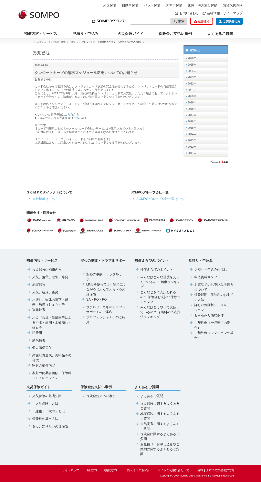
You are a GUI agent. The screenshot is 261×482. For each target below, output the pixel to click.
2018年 (192, 108)
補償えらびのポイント (156, 269)
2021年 (192, 89)
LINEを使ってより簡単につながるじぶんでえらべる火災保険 (106, 289)
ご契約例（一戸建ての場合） (212, 325)
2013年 (192, 140)
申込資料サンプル (207, 277)
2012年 (192, 146)
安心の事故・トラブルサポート (104, 277)
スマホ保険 (174, 5)
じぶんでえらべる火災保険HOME (49, 42)
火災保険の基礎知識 (47, 396)
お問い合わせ (189, 13)
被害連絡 (203, 21)
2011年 (192, 153)
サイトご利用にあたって (173, 470)
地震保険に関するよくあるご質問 (159, 416)
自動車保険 (130, 5)
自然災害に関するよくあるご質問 (159, 426)
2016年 (192, 121)
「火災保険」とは (45, 403)
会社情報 (213, 13)
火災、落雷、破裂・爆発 (50, 277)
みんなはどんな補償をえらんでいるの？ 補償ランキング (160, 282)
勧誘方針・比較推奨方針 (103, 470)
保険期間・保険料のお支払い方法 (213, 297)
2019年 (192, 102)
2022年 (192, 83)
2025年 (192, 64)
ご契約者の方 (231, 21)
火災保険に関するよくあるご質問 (159, 406)
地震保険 (38, 284)
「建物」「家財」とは (48, 411)
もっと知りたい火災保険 (50, 426)
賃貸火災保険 (233, 5)
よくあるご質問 (151, 396)
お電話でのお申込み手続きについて (213, 287)
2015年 (192, 127)
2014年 (192, 134)
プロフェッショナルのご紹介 (105, 320)
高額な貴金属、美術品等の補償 (51, 358)
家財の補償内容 (43, 365)
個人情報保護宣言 (138, 470)
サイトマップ (233, 13)
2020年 (192, 96)
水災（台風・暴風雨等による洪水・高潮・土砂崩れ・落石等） (51, 322)
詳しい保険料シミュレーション (212, 307)
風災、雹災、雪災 (45, 292)
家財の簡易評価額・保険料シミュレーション (51, 375)
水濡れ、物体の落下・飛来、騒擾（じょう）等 (50, 302)
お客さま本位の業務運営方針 (215, 470)
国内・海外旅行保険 (202, 5)
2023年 (192, 77)
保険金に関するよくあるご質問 (159, 437)
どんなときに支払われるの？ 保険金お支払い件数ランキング (160, 297)
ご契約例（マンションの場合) (213, 335)
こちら (69, 114)
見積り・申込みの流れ (210, 269)
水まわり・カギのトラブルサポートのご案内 (105, 309)
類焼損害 (38, 340)
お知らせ (74, 42)
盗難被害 (38, 310)
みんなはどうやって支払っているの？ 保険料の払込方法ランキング (160, 312)
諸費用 (37, 332)
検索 (181, 21)
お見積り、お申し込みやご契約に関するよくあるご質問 (159, 449)
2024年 (192, 70)
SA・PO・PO (96, 299)
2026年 (192, 58)
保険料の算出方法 (45, 419)
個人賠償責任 (42, 347)
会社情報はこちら (45, 199)
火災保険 (109, 5)
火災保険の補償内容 (47, 269)
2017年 (192, 115)
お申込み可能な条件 (209, 315)
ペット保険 (152, 5)
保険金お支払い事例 (175, 34)
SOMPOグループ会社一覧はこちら (162, 199)
